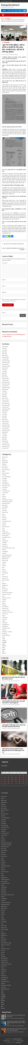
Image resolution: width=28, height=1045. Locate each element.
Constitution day (6, 491)
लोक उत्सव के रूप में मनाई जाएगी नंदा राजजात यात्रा (14, 244)
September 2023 (6, 409)
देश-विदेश (4, 646)
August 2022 (5, 432)
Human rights (5, 535)
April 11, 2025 (5, 54)
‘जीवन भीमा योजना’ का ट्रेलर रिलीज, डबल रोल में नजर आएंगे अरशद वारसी (16, 1029)
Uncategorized (5, 624)
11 (5, 778)
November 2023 (6, 405)
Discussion (4, 505)
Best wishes (5, 467)
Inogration (4, 542)
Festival (4, 523)
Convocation (5, 492)
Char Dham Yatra (6, 485)
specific (4, 601)
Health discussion (6, 533)
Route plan (4, 590)
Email (3, 286)
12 (9, 778)
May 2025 (4, 373)
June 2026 (4, 350)
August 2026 (5, 346)
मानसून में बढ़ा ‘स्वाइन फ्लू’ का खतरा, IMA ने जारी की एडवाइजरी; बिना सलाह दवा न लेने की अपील (16, 1023)
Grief (3, 528)
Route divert (5, 589)
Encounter (4, 510)
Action (3, 458)
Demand (4, 498)
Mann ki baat (5, 560)
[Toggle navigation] (3, 15)
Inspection (4, 544)
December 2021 (6, 444)
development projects (7, 501)
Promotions (5, 576)
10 (2, 778)
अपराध (3, 638)
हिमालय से (4, 653)
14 (16, 778)
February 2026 (5, 357)
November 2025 (6, 362)
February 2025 (5, 378)
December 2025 (6, 361)
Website (4, 292)
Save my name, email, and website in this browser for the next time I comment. (14, 300)
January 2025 (5, 380)
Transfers (4, 619)
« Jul (13, 787)
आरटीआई (4, 640)
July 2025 (4, 369)
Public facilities (5, 580)
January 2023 (5, 423)
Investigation (5, 551)
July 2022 (4, 434)
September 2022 (6, 430)
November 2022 (6, 426)
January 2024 (5, 402)
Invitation (4, 553)
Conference (5, 487)
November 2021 (6, 446)
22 (20, 780)
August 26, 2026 (10, 1025)
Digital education (6, 503)
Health (3, 530)
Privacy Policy (7, 1040)
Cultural (4, 496)
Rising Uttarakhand (13, 54)
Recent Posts (6, 1012)
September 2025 (6, 366)
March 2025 (5, 377)
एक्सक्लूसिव (4, 642)
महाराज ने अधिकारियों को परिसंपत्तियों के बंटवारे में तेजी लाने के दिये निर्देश (13, 249)
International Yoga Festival (8, 548)
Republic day (5, 585)
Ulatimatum (5, 622)
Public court (5, 578)
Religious (4, 583)
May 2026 (4, 352)
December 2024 (6, 382)
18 (5, 780)
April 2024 (4, 396)
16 (24, 778)
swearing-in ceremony (7, 612)
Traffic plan (4, 617)
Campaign (4, 478)
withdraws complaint (7, 631)
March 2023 (5, 419)
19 (9, 780)
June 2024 (4, 393)
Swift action (5, 614)
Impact (3, 539)
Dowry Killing (5, 507)
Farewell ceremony (6, 521)
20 (13, 780)
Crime (3, 494)
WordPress (18, 1042)
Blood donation (5, 473)
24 (2, 782)
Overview (4, 571)
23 (24, 780)
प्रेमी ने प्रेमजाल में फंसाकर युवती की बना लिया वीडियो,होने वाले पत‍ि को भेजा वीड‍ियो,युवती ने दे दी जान (13, 750)
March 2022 (5, 441)
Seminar (4, 599)
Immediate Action (6, 537)
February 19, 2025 (6, 680)
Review (3, 587)
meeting (4, 562)
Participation (5, 573)
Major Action (5, 558)
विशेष (3, 651)
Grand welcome (6, 526)
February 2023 (5, 421)
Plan (3, 574)
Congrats (4, 489)
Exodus (4, 516)
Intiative (4, 549)
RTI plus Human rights (7, 592)
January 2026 (5, 359)
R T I (3, 581)
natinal (3, 564)
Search (3, 312)
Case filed (4, 480)
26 (9, 782)
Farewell (4, 519)
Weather (4, 630)
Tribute (3, 621)
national (4, 565)
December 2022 (6, 425)
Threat (3, 615)
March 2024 (5, 398)
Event (3, 514)
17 (2, 780)
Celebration (5, 482)
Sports (3, 603)
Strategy (4, 605)
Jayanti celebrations (7, 555)
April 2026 (4, 353)
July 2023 (4, 412)
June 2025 (4, 371)
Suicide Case (5, 608)
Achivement (5, 457)
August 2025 (5, 368)
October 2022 (5, 428)
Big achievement (6, 469)
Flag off (4, 524)
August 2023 (5, 410)
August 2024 (5, 389)
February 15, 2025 (6, 728)
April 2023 (4, 418)
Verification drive (6, 628)
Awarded (4, 464)
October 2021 (5, 448)
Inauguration (5, 540)
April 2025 (4, 375)
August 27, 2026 (10, 1018)
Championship (5, 483)
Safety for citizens (6, 594)
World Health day (6, 635)
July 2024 (4, 391)
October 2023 (5, 407)
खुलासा (3, 644)
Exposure (4, 517)
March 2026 (5, 355)
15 (20, 778)
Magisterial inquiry (6, 557)
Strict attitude (5, 606)
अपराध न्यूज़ (5, 658)
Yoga (3, 637)
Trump (3, 334)
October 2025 (5, 364)
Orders (3, 569)
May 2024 (4, 394)
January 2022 (5, 443)
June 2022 (4, 435)
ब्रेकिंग (3, 647)
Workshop (4, 633)
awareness (4, 466)
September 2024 (6, 387)
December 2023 (6, 403)
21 (16, 780)
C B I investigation (6, 476)
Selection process (6, 597)
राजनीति (3, 649)
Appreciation (5, 462)
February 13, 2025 (6, 754)
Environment (5, 512)
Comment (5, 263)
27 (13, 782)
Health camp (5, 532)
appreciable (5, 460)
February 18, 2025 (6, 704)
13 (13, 778)
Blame (3, 471)
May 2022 (4, 437)
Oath (3, 567)
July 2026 (4, 348)
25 (5, 782)
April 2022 (4, 439)
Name (4, 279)
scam (3, 596)
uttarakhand (6, 42)
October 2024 (5, 385)
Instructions (5, 546)
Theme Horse (20, 1040)
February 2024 (5, 400)
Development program (7, 499)
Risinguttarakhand (10, 5)
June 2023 (4, 414)
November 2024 (6, 384)
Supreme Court (5, 610)
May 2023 (4, 416)
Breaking (4, 475)
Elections (4, 508)
